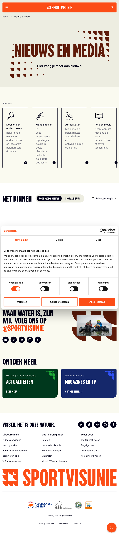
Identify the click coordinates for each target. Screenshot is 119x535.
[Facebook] (38, 340)
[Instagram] (30, 340)
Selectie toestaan (59, 301)
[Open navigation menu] (7, 7)
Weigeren (22, 301)
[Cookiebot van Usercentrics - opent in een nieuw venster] (101, 230)
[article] (30, 383)
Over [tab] (98, 239)
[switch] (44, 288)
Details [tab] (59, 239)
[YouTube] (22, 340)
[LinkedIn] (5, 340)
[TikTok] (14, 340)
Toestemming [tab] (20, 239)
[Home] (59, 7)
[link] (20, 440)
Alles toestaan (97, 301)
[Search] (112, 7)
